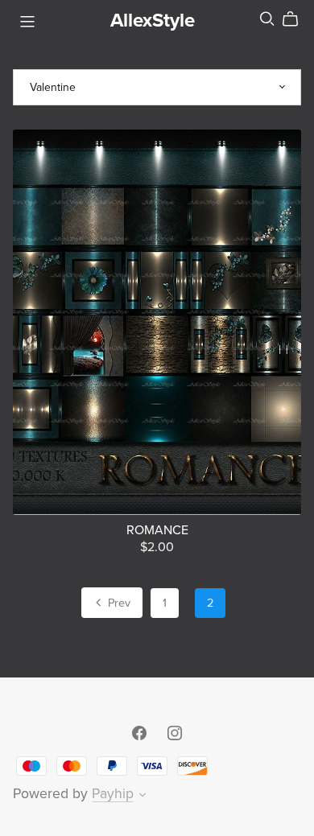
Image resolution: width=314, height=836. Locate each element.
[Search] (267, 19)
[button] (142, 796)
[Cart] (296, 19)
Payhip (113, 793)
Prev (117, 603)
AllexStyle (152, 20)
